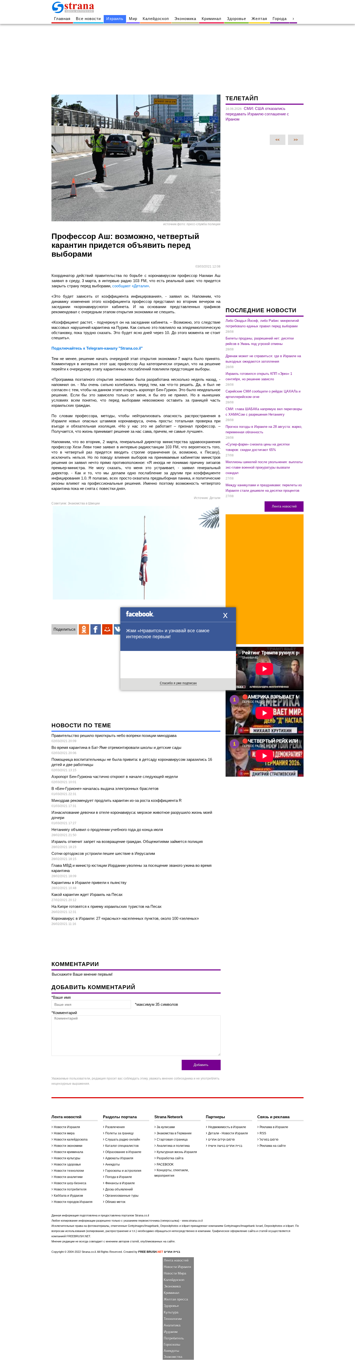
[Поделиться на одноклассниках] (84, 629)
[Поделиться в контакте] (119, 629)
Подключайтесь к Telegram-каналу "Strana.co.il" (97, 348)
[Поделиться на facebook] (95, 629)
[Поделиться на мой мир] (107, 629)
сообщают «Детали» (130, 286)
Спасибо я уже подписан (178, 683)
